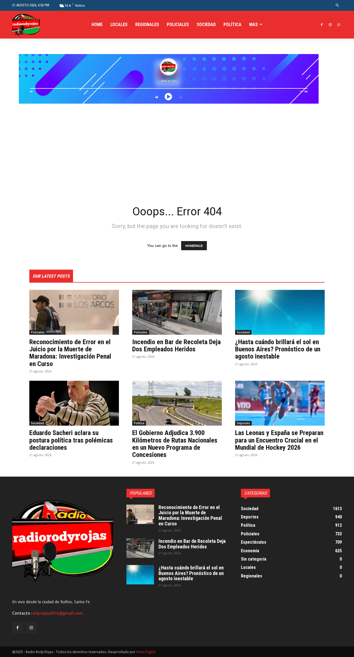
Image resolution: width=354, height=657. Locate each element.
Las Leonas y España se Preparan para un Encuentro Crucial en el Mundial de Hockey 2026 (279, 440)
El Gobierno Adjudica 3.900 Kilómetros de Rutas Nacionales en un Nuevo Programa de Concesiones (174, 444)
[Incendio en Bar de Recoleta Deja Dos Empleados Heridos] (177, 312)
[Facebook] (322, 25)
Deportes (243, 423)
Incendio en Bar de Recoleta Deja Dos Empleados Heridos (176, 345)
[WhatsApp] (338, 25)
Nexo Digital (145, 652)
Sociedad (243, 332)
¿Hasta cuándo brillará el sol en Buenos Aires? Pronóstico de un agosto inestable (277, 349)
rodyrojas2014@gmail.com (57, 613)
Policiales (38, 332)
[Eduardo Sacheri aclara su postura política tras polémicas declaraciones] (74, 403)
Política (139, 423)
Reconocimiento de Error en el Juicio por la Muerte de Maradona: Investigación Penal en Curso (70, 353)
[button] (337, 5)
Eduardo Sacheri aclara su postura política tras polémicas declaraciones (71, 440)
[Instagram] (330, 25)
